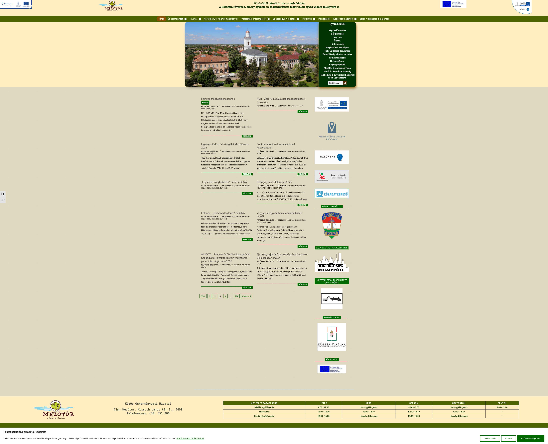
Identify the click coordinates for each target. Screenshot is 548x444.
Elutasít (508, 438)
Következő (246, 296)
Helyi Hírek (205, 109)
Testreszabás (490, 438)
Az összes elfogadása (530, 438)
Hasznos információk (240, 106)
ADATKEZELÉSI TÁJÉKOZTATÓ (190, 438)
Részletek (247, 136)
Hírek (213, 109)
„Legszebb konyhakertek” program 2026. (224, 182)
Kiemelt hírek (297, 106)
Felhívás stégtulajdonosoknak (218, 98)
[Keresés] (345, 83)
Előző (203, 296)
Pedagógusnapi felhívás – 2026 (274, 182)
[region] (274, 436)
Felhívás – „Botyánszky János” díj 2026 (223, 213)
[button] (177, 18)
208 (236, 296)
